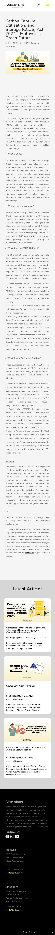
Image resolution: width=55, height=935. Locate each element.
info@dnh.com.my (15, 873)
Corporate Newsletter (40, 638)
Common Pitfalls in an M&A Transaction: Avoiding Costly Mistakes (26, 748)
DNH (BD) (13, 638)
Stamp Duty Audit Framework (21, 686)
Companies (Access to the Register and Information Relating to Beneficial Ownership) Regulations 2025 (25, 630)
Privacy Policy (29, 823)
